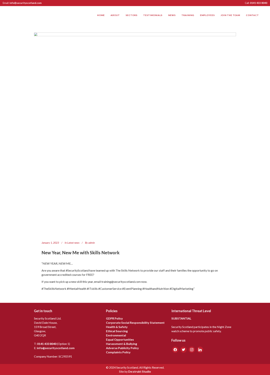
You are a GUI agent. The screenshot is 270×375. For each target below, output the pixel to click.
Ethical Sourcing (117, 331)
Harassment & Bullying (121, 343)
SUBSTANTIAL (181, 318)
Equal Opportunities (120, 339)
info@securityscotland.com (26, 2)
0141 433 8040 (258, 2)
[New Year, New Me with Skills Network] (135, 134)
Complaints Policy (118, 352)
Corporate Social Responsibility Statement (135, 322)
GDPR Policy (114, 318)
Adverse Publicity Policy (122, 348)
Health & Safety (117, 327)
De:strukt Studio (139, 371)
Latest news (73, 242)
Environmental (116, 335)
